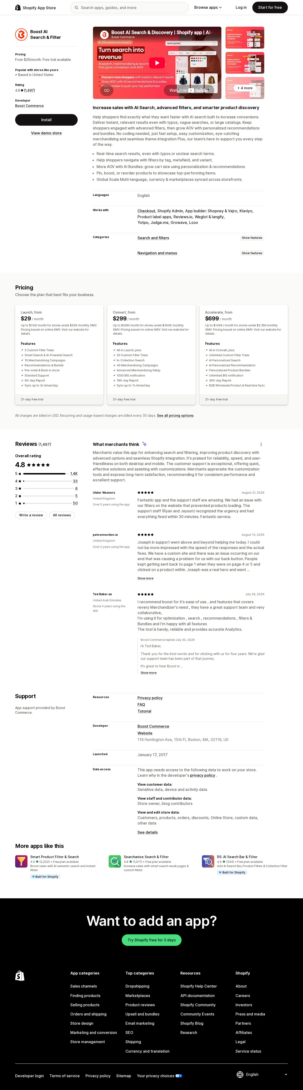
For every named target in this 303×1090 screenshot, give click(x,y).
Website (145, 733)
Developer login (29, 1075)
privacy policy (202, 775)
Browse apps (206, 7)
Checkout (146, 210)
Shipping (133, 1041)
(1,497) (29, 90)
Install (46, 119)
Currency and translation (147, 1051)
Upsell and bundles (142, 1014)
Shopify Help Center (198, 986)
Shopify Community (198, 1004)
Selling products (84, 1004)
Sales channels (83, 986)
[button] (58, 867)
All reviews (62, 515)
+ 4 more (245, 88)
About (241, 986)
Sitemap (123, 1075)
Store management (87, 1041)
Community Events (197, 1014)
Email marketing (139, 1023)
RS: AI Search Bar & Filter (237, 857)
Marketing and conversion (93, 1032)
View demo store (46, 133)
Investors (244, 1004)
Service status (248, 1051)
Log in (241, 7)
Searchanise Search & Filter (146, 857)
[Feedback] (261, 444)
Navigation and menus (157, 253)
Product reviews (140, 1004)
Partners (243, 1023)
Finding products (85, 995)
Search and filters (153, 237)
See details (148, 832)
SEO (129, 1032)
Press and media (250, 1014)
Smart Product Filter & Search (54, 857)
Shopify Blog (191, 1023)
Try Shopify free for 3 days (152, 940)
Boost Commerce (29, 106)
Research (188, 1032)
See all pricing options (175, 415)
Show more (145, 578)
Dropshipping (137, 986)
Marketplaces (137, 995)
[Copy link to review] (118, 492)
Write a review (31, 515)
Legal (240, 1041)
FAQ (141, 704)
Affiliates (244, 1032)
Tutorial (144, 711)
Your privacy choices (155, 1075)
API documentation (197, 995)
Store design (81, 1023)
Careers (243, 995)
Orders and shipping (88, 1014)
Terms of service (64, 1075)
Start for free (270, 7)
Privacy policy (150, 698)
